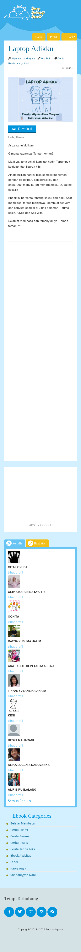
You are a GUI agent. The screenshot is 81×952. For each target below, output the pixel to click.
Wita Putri (45, 58)
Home (38, 37)
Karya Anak (23, 63)
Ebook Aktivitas (20, 855)
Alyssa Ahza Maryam (23, 58)
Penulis (17, 543)
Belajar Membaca (22, 823)
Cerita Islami (19, 830)
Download (24, 128)
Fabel (14, 862)
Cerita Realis (19, 843)
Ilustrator (39, 543)
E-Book (69, 37)
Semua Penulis (19, 800)
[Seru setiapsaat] (40, 12)
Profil (53, 37)
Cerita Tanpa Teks (22, 849)
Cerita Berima (19, 836)
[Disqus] (40, 296)
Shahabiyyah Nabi (23, 875)
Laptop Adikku (30, 48)
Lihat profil (15, 572)
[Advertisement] (40, 495)
